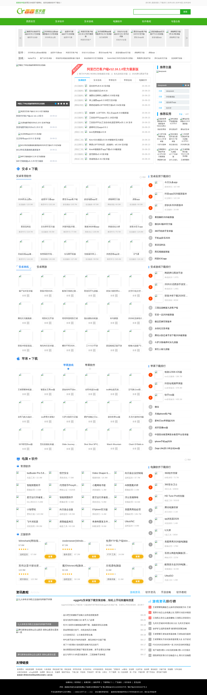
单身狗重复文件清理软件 (102, 521)
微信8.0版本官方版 (163, 224)
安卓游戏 (88, 21)
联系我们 (77, 682)
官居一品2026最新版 (164, 314)
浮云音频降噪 (131, 497)
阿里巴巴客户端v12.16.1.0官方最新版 (113, 69)
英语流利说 (26, 227)
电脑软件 (117, 21)
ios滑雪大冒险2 (48, 417)
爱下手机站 (150, 672)
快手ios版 (169, 395)
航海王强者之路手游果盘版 (71, 291)
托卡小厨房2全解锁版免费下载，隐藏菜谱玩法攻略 (85, 625)
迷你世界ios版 (114, 417)
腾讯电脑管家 (171, 507)
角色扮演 (168, 277)
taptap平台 (32, 58)
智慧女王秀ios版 (48, 389)
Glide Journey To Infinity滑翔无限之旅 (71, 444)
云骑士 (104, 672)
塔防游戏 (168, 300)
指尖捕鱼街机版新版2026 (93, 318)
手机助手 (90, 672)
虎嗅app (152, 53)
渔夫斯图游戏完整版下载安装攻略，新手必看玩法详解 (86, 649)
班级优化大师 (114, 227)
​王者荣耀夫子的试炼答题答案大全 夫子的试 (172, 639)
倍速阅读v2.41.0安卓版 (99, 159)
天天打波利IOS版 (136, 417)
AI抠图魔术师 (131, 485)
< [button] (20, 38)
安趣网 (57, 672)
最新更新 (155, 3)
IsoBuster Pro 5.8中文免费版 (36, 473)
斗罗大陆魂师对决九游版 (166, 342)
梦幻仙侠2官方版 (160, 58)
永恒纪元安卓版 (162, 328)
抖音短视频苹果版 (174, 383)
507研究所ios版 (26, 444)
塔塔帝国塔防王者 (70, 318)
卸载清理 (168, 478)
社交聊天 (168, 198)
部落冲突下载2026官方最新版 (176, 295)
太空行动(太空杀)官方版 (137, 291)
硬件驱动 (24, 579)
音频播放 (168, 569)
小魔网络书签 (99, 485)
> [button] (186, 38)
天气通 (136, 254)
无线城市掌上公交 (92, 254)
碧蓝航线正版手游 (114, 346)
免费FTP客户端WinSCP (118, 540)
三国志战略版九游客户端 (166, 307)
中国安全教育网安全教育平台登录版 (172, 434)
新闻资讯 (168, 187)
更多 (144, 177)
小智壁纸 (31, 509)
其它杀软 (168, 512)
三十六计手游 (92, 346)
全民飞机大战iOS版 (26, 417)
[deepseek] (161, 71)
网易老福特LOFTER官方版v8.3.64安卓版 (107, 105)
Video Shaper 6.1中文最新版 (102, 473)
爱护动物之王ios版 (92, 417)
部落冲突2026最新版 (48, 291)
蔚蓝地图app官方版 (123, 53)
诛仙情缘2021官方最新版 (93, 58)
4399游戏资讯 (98, 669)
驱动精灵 (154, 669)
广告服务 (118, 682)
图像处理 (168, 546)
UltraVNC (130, 521)
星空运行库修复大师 (36, 497)
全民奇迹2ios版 (92, 389)
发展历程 (87, 682)
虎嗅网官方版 (139, 53)
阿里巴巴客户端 (72, 53)
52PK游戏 (178, 669)
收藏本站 (69, 682)
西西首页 (30, 21)
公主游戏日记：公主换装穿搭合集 (78, 635)
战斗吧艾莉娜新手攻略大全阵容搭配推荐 (81, 615)
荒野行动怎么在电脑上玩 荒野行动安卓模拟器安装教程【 (172, 612)
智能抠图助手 (33, 485)
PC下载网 (112, 672)
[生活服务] (79, 86)
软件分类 (171, 3)
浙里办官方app (136, 227)
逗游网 (131, 669)
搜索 (185, 12)
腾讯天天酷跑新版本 (26, 318)
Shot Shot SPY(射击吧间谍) (93, 444)
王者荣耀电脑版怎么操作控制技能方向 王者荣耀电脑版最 (172, 607)
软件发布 (187, 3)
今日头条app (171, 182)
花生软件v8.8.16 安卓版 (99, 86)
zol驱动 (124, 669)
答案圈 (170, 669)
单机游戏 (67, 669)
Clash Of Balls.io (136, 444)
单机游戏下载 (58, 669)
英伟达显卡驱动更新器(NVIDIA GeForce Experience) (31, 565)
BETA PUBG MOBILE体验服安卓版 (94, 74)
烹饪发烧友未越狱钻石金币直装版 (48, 444)
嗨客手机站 (66, 672)
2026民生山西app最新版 (37, 53)
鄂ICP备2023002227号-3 (137, 687)
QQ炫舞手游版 (176, 58)
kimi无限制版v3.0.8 (97, 132)
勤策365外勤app (92, 227)
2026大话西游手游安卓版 (176, 284)
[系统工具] (79, 132)
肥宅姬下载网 (162, 672)
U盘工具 (168, 535)
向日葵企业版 (66, 509)
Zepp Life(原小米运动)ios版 (167, 448)
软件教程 (146, 21)
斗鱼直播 (47, 669)
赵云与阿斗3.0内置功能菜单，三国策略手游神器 (84, 654)
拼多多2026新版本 (174, 205)
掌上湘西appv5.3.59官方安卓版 (103, 100)
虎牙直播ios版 (161, 427)
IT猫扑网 (141, 672)
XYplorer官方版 (100, 509)
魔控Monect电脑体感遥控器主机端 (74, 565)
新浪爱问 (20, 669)
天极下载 (162, 669)
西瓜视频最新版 (162, 251)
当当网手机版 (70, 254)
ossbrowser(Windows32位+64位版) (74, 540)
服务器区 (68, 554)
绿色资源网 (29, 669)
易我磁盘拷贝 (66, 521)
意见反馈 (137, 682)
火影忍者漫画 (22, 672)
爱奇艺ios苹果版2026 (165, 420)
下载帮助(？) (107, 682)
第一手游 (133, 672)
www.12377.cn (80, 692)
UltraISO (169, 576)
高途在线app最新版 (26, 254)
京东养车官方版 (48, 227)
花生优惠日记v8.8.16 (98, 91)
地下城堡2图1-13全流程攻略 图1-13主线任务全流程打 (171, 650)
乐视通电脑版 (113, 565)
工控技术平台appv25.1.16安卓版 (103, 117)
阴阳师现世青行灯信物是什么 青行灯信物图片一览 (172, 655)
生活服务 (168, 210)
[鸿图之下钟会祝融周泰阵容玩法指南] (30, 65)
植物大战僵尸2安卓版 (137, 346)
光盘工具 (168, 580)
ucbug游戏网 (33, 672)
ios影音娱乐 (169, 388)
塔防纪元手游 (48, 318)
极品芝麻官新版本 (163, 321)
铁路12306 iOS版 (173, 372)
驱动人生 (49, 672)
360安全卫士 (171, 484)
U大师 (168, 530)
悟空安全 (64, 473)
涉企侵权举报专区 (102, 692)
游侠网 (146, 669)
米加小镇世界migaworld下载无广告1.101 (115, 291)
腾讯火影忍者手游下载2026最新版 (171, 335)
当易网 (42, 672)
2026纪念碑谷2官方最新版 (137, 318)
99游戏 (82, 672)
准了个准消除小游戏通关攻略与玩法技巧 (81, 645)
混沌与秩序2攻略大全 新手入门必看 (78, 620)
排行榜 (148, 3)
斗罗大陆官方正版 (70, 417)
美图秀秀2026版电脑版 (176, 541)
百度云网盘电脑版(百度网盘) (176, 553)
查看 (24, 295)
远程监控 (24, 554)
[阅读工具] (79, 159)
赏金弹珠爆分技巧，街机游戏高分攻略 (80, 630)
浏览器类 (168, 523)
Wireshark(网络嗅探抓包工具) (31, 540)
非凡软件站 (87, 669)
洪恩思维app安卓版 (114, 254)
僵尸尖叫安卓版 (46, 58)
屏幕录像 (111, 579)
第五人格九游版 (162, 349)
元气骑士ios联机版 (136, 389)
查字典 (98, 672)
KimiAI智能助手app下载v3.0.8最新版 (105, 149)
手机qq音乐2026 (162, 238)
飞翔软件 (116, 669)
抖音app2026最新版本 (176, 194)
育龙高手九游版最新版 (93, 291)
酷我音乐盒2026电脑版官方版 (176, 564)
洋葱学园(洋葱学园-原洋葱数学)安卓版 (70, 227)
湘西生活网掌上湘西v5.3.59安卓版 (104, 95)
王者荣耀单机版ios (26, 389)
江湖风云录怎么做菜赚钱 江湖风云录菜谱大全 (172, 618)
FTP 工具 (111, 554)
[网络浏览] (79, 105)
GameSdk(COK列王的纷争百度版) (120, 58)
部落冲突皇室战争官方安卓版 (26, 346)
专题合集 (175, 21)
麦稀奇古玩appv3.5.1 (98, 127)
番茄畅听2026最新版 (164, 217)
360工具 (168, 489)
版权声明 (96, 682)
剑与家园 (114, 318)
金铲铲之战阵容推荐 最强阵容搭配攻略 (170, 628)
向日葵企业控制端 (134, 473)
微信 (157, 407)
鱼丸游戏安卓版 (121, 74)
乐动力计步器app (88, 53)
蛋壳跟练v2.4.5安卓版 (98, 154)
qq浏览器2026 (172, 519)
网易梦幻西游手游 (144, 58)
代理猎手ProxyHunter (69, 485)
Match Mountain (114, 444)
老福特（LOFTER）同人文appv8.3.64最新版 (109, 113)
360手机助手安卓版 (164, 231)
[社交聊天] (79, 113)
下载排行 (163, 3)
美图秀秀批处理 (133, 509)
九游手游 (139, 669)
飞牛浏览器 (32, 521)
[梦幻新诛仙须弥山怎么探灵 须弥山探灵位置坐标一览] (37, 631)
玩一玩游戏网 (123, 672)
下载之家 (75, 672)
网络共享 (168, 558)
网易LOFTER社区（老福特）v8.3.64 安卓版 (108, 144)
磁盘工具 (168, 500)
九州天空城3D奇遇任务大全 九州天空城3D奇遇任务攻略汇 (171, 623)
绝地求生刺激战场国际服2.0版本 (68, 58)
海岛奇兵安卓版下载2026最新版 (48, 346)
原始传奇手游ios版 (70, 389)
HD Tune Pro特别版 (174, 496)
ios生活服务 (169, 376)
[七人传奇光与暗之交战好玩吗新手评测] (34, 599)
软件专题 (179, 3)
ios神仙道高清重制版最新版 (115, 389)
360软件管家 (171, 473)
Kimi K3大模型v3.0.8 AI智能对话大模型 (106, 140)
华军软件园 (77, 669)
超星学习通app (56, 53)
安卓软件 (59, 21)
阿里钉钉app (161, 258)
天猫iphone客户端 (163, 414)
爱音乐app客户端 (105, 53)
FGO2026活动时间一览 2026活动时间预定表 (171, 645)
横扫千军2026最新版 (71, 346)
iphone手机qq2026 (163, 441)
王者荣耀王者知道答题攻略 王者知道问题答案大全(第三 (172, 634)
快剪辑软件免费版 (48, 254)
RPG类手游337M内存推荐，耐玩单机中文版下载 (84, 640)
